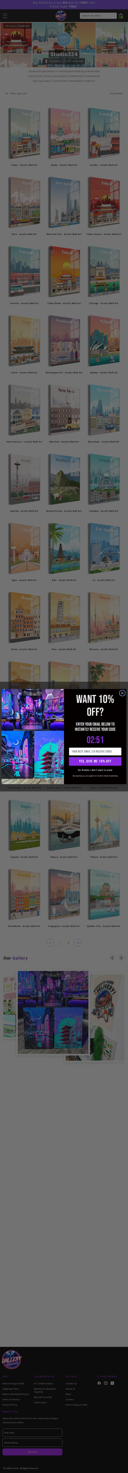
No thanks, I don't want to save (95, 770)
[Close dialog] (122, 693)
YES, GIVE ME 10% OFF (95, 761)
